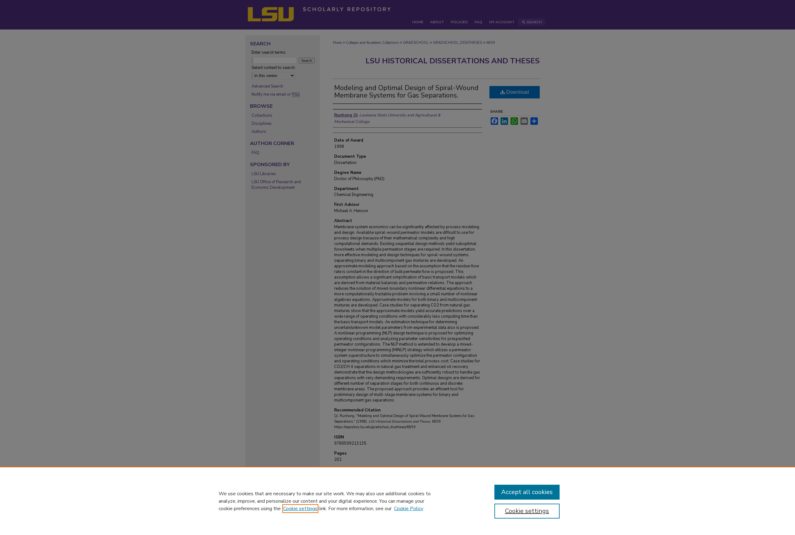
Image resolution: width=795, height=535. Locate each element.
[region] (397, 501)
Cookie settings (300, 508)
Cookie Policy (408, 508)
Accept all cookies (527, 492)
